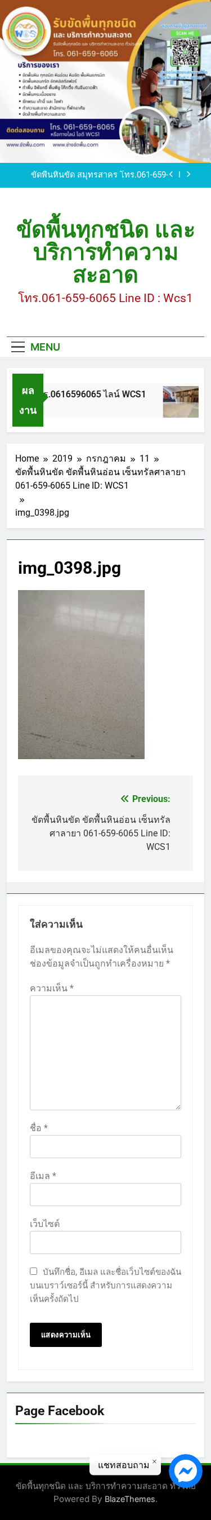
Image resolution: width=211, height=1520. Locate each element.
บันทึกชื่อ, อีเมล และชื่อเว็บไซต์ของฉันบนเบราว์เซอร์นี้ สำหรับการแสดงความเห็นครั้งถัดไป (105, 1285)
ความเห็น (52, 988)
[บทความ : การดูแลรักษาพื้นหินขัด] (180, 407)
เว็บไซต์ (45, 1223)
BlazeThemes (130, 1499)
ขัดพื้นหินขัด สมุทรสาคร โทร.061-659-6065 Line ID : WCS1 (99, 175)
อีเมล (43, 1176)
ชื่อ (39, 1128)
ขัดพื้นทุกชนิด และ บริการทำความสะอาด (105, 252)
